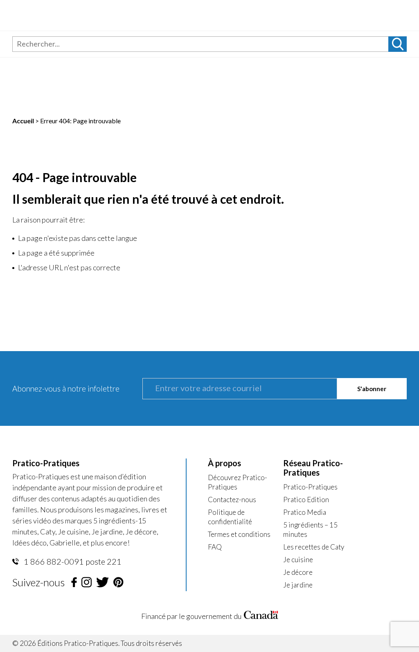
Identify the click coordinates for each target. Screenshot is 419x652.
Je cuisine (298, 559)
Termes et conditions (239, 534)
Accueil (23, 121)
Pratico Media (304, 512)
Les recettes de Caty (313, 547)
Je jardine (298, 585)
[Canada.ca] (261, 616)
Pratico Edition (306, 499)
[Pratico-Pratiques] (70, 15)
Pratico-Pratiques (310, 487)
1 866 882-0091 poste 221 (72, 561)
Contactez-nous (232, 499)
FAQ (215, 547)
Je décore (298, 572)
